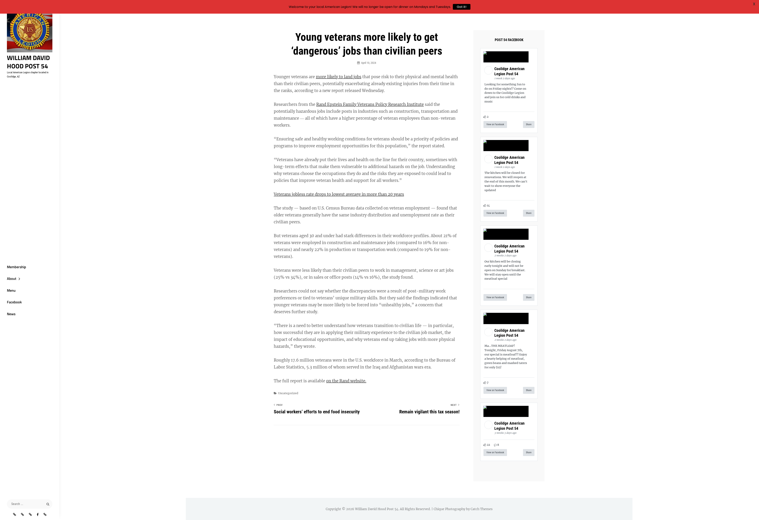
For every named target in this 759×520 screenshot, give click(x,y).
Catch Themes (482, 509)
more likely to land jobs (338, 76)
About (11, 278)
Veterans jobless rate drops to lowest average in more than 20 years (339, 194)
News (11, 314)
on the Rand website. (346, 380)
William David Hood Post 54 (28, 62)
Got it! (461, 7)
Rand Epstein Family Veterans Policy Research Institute (370, 104)
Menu (11, 290)
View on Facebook (495, 124)
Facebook (14, 302)
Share (528, 124)
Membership (16, 267)
